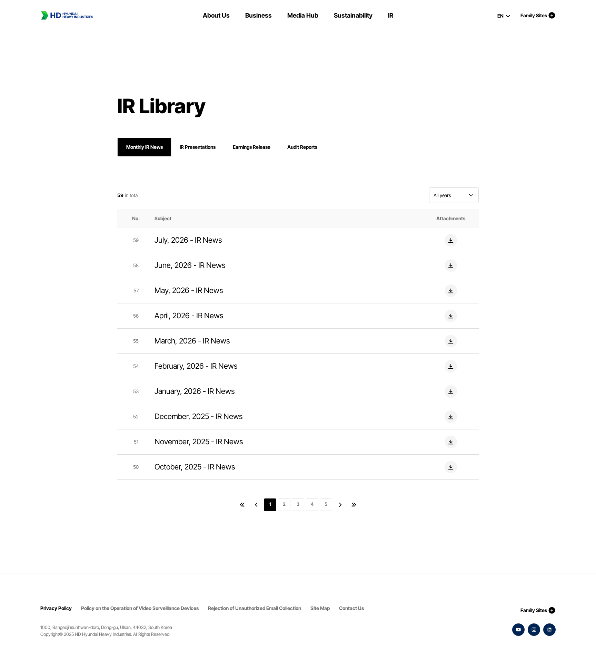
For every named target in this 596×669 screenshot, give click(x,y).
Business (258, 15)
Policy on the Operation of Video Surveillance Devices (140, 608)
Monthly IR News (144, 147)
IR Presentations (198, 147)
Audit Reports (302, 147)
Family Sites (533, 15)
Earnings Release (251, 147)
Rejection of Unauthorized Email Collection (254, 608)
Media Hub (302, 15)
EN (500, 16)
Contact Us (351, 608)
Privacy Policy (56, 608)
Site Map (320, 608)
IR (390, 15)
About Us (216, 15)
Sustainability (353, 15)
